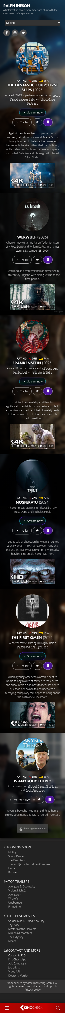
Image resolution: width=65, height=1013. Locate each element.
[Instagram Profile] (15, 32)
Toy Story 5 (14, 925)
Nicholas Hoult (42, 512)
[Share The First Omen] (37, 666)
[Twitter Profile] (23, 32)
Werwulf (32, 237)
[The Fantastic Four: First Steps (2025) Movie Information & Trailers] (32, 58)
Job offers (14, 967)
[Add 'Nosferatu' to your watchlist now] (48, 530)
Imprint (51, 986)
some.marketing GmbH (40, 983)
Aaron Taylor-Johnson (46, 242)
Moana (12, 941)
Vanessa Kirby (27, 99)
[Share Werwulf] (37, 260)
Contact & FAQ (17, 955)
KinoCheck (13, 983)
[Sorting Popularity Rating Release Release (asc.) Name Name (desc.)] (32, 23)
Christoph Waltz (42, 372)
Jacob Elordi (20, 372)
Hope (11, 868)
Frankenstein (32, 362)
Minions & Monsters (20, 933)
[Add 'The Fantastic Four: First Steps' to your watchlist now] (48, 122)
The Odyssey (15, 937)
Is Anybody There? (32, 781)
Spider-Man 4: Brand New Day (26, 921)
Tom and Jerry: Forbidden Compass (29, 864)
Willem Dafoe (37, 246)
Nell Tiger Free (39, 647)
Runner (12, 872)
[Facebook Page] (6, 32)
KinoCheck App (17, 959)
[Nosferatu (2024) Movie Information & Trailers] (32, 476)
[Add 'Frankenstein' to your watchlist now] (48, 391)
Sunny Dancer (16, 856)
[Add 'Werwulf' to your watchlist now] (48, 260)
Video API (14, 971)
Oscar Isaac (51, 368)
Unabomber (15, 902)
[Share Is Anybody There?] (39, 799)
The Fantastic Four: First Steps (32, 87)
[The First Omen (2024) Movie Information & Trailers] (32, 611)
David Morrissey (35, 790)
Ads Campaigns (17, 963)
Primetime (14, 906)
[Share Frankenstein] (37, 391)
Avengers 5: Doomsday (21, 886)
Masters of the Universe (22, 929)
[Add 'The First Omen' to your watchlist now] (48, 666)
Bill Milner (52, 786)
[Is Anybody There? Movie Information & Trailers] (32, 754)
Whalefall (13, 898)
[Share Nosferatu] (37, 530)
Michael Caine (36, 786)
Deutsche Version (18, 975)
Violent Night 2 (17, 890)
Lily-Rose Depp (15, 246)
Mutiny (12, 852)
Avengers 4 (14, 894)
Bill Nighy (42, 643)
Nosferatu (33, 502)
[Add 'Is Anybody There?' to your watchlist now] (49, 799)
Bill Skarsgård (44, 508)
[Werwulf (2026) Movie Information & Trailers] (32, 214)
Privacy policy (32, 989)
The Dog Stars (16, 860)
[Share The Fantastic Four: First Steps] (37, 122)
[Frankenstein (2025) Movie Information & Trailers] (32, 336)
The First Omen (33, 637)
